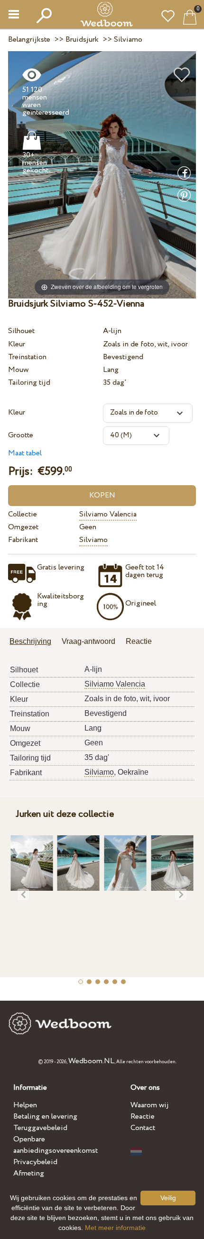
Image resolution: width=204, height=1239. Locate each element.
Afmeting (28, 1173)
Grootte (20, 435)
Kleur (16, 344)
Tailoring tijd (29, 382)
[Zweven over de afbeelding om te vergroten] (102, 174)
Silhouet (21, 330)
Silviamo (93, 539)
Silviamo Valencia (108, 514)
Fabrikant (23, 539)
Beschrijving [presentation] (30, 641)
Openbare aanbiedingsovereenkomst (55, 1145)
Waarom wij (149, 1105)
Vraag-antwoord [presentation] (88, 641)
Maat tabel (25, 453)
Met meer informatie (115, 1227)
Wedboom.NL (91, 1061)
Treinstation (27, 357)
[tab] (33, 642)
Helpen (25, 1105)
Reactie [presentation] (139, 641)
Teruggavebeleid (40, 1127)
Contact (142, 1127)
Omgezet (23, 527)
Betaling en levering (45, 1116)
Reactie (142, 1116)
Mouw (18, 369)
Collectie (22, 514)
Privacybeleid (35, 1162)
